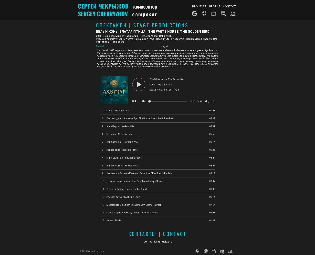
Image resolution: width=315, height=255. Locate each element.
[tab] (125, 46)
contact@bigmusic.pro (158, 241)
